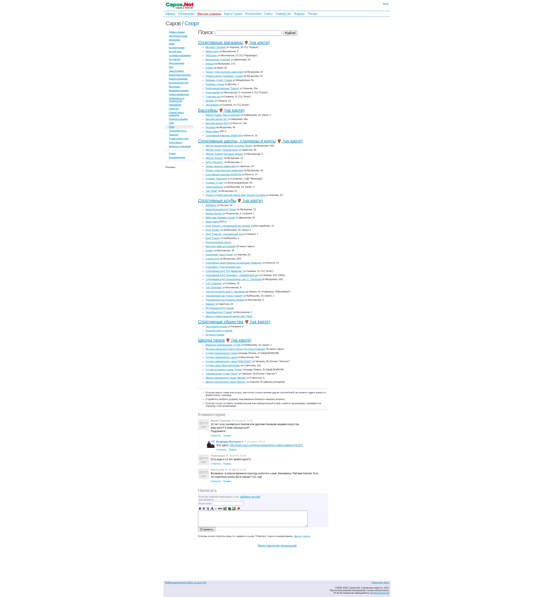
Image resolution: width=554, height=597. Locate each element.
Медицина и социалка (178, 90)
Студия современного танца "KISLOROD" (228, 361)
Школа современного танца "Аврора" (226, 377)
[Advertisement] (358, 75)
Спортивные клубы (217, 200)
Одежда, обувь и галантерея (176, 113)
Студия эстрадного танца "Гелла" (224, 369)
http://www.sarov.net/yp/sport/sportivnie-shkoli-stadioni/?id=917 (266, 445)
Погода (312, 13)
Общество (174, 108)
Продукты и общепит (178, 119)
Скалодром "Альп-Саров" (220, 254)
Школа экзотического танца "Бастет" (226, 382)
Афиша (170, 13)
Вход (385, 3)
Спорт (192, 23)
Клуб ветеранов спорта (218, 242)
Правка (227, 435)
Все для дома (175, 51)
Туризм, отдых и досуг (179, 138)
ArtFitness (211, 205)
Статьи (172, 153)
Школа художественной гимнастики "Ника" (229, 316)
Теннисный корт (214, 187)
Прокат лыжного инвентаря (220, 166)
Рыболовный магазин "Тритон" (222, 88)
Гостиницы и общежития (180, 55)
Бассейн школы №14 (217, 123)
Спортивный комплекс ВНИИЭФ (223, 135)
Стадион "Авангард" (216, 178)
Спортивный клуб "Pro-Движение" (224, 271)
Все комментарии (177, 157)
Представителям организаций (277, 545)
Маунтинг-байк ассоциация (220, 246)
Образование (175, 104)
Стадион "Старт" (215, 182)
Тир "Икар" (211, 191)
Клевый (210, 63)
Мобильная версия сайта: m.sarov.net (185, 582)
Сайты (268, 13)
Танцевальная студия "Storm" (222, 373)
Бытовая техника (176, 47)
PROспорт (211, 55)
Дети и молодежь (176, 63)
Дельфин (211, 127)
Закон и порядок (176, 71)
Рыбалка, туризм (215, 84)
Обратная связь (380, 582)
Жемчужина (212, 131)
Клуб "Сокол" (213, 238)
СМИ (171, 123)
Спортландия (213, 92)
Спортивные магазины (220, 42)
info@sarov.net (381, 593)
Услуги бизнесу (176, 142)
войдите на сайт (250, 496)
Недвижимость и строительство (176, 99)
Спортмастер (213, 96)
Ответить (216, 435)
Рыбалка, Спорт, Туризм (219, 80)
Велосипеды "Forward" (218, 59)
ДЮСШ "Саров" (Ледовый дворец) (224, 154)
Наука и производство (179, 94)
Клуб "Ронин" (213, 230)
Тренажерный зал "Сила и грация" (224, 295)
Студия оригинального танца (221, 353)
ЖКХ (171, 67)
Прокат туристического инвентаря (224, 72)
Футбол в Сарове (215, 334)
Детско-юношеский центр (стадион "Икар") (229, 145)
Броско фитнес (214, 213)
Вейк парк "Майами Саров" (220, 217)
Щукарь (210, 100)
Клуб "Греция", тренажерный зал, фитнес (228, 225)
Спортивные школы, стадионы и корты (237, 141)
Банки (171, 43)
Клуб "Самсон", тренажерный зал (224, 234)
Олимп (209, 67)
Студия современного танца (221, 357)
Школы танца (211, 340)
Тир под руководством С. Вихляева (225, 291)
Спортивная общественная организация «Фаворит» (234, 262)
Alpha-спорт (212, 51)
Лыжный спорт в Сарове (219, 330)
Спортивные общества (220, 321)
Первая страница (177, 32)
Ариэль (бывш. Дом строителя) (223, 115)
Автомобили (174, 40)
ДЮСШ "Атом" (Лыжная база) (222, 149)
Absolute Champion (216, 47)
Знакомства (283, 13)
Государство (174, 59)
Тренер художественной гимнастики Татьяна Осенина (236, 195)
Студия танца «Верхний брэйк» (223, 365)
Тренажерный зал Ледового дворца (225, 299)
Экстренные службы (178, 36)
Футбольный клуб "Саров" (220, 308)
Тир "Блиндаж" (214, 287)
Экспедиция (212, 104)
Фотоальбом (253, 13)
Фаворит (210, 304)
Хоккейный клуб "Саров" (219, 312)
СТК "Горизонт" (214, 283)
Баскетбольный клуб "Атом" (221, 209)
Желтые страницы (209, 13)
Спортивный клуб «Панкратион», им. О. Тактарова (233, 279)
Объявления (186, 13)
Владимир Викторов (228, 441)
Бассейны (208, 110)
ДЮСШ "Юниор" (214, 158)
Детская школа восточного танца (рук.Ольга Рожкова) (235, 349)
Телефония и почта (177, 130)
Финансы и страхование (180, 146)
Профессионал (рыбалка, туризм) (224, 76)
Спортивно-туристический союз (223, 267)
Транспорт (173, 134)
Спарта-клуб (212, 258)
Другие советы (302, 536)
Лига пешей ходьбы (216, 326)
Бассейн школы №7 (216, 119)
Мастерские (174, 86)
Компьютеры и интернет (180, 75)
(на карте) (259, 42)
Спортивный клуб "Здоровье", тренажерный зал (232, 275)
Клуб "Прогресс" (215, 162)
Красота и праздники (178, 78)
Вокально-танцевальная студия (223, 345)
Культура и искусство (178, 82)
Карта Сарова (233, 13)
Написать (207, 490)
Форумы (299, 13)
